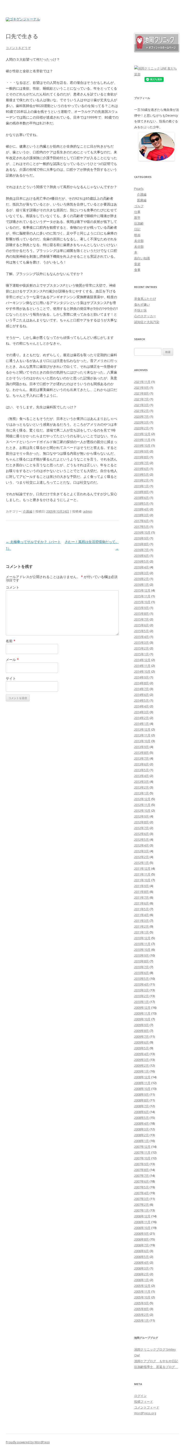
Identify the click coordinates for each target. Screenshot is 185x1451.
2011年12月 (142, 868)
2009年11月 (142, 1013)
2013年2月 (141, 787)
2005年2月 (141, 1314)
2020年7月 (141, 416)
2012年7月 (141, 828)
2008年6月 (141, 1112)
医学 (137, 217)
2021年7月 (141, 399)
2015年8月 (141, 613)
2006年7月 (141, 1245)
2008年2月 (141, 1135)
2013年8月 (141, 752)
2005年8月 (141, 1309)
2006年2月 (141, 1274)
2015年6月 (141, 625)
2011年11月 (142, 874)
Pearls (139, 188)
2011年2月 (141, 926)
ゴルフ (139, 206)
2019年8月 (141, 457)
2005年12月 (142, 1285)
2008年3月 (141, 1129)
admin (87, 511)
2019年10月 (142, 445)
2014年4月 (141, 706)
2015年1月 (141, 654)
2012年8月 (141, 822)
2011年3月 (141, 920)
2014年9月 (141, 677)
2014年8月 (141, 683)
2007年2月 (141, 1204)
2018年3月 (141, 515)
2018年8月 (141, 492)
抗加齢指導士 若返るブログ (156, 1367)
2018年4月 (141, 509)
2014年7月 (141, 689)
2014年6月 (141, 694)
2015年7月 (141, 619)
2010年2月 (141, 996)
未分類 (139, 241)
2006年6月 (141, 1251)
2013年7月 (141, 758)
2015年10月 (142, 602)
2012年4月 (141, 845)
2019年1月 (141, 486)
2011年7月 (141, 897)
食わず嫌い (142, 304)
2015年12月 (142, 590)
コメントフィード (146, 1407)
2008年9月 (141, 1094)
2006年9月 (141, 1233)
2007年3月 (141, 1199)
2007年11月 (142, 1152)
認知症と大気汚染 (146, 322)
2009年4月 (141, 1054)
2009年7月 (141, 1036)
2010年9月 (141, 955)
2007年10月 (142, 1158)
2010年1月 (141, 1002)
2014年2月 (141, 718)
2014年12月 (142, 660)
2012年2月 (141, 857)
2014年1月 (141, 723)
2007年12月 (142, 1146)
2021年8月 (141, 393)
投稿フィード (143, 1401)
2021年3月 (141, 405)
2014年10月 (142, 671)
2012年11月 (142, 805)
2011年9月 (141, 886)
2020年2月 (141, 428)
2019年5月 (141, 474)
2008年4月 (141, 1123)
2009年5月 (141, 1048)
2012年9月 (141, 816)
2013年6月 (141, 764)
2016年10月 (142, 532)
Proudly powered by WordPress (28, 1442)
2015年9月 (141, 608)
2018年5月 (141, 503)
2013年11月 (142, 735)
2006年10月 (142, 1228)
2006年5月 (141, 1256)
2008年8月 (141, 1100)
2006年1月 (141, 1280)
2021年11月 (142, 382)
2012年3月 (141, 851)
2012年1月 (141, 862)
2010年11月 (142, 944)
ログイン (140, 1396)
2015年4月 (141, 636)
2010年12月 (142, 938)
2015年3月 (141, 642)
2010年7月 (141, 967)
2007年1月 (141, 1210)
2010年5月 (141, 978)
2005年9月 (141, 1303)
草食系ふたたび (145, 298)
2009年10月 (142, 1019)
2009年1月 (141, 1071)
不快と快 (140, 310)
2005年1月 (141, 1320)
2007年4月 (141, 1193)
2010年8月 (141, 961)
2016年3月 (141, 573)
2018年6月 (141, 497)
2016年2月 (141, 579)
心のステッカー (145, 316)
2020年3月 (141, 422)
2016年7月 (141, 550)
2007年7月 (141, 1175)
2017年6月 (141, 521)
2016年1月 (141, 584)
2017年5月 (141, 526)
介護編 (27, 511)
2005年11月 (142, 1291)
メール (12, 659)
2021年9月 (141, 387)
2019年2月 (141, 480)
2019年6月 (141, 468)
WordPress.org (145, 1413)
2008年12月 (142, 1077)
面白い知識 (142, 258)
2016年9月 (141, 538)
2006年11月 (142, 1222)
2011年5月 (141, 909)
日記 (137, 229)
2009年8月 (141, 1030)
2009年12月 (142, 1007)
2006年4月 (141, 1262)
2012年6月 (141, 833)
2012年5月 (141, 839)
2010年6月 (141, 973)
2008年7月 (141, 1106)
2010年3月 (141, 990)
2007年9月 (141, 1164)
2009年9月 (141, 1025)
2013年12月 (142, 729)
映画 (137, 235)
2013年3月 (141, 781)
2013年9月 (141, 747)
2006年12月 (142, 1216)
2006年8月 (141, 1239)
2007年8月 (141, 1170)
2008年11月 (142, 1083)
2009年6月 (141, 1042)
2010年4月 (141, 984)
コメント (12, 587)
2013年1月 (141, 793)
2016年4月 (141, 567)
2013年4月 (141, 776)
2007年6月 (141, 1181)
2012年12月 (142, 799)
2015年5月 (141, 631)
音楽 (137, 264)
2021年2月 (141, 411)
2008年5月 (141, 1117)
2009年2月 (141, 1065)
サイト (11, 678)
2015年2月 (141, 648)
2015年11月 (142, 596)
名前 (10, 641)
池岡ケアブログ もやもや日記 (156, 1361)
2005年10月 (142, 1297)
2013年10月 (142, 741)
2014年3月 (141, 712)
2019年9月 (141, 451)
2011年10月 (142, 880)
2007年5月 (141, 1187)
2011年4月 (141, 915)
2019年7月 (141, 463)
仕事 (137, 212)
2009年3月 (141, 1059)
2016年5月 (141, 561)
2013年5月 (141, 770)
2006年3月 (141, 1268)
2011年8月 (141, 891)
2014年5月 (141, 700)
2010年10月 (142, 949)
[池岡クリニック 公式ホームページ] (156, 51)
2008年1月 (141, 1141)
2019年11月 (142, 439)
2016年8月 (141, 544)
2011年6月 (141, 903)
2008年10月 (142, 1088)
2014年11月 (142, 665)
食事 (137, 270)
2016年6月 (141, 555)
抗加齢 (139, 223)
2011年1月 (141, 932)
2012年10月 (142, 810)
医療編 (141, 200)
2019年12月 (142, 434)
